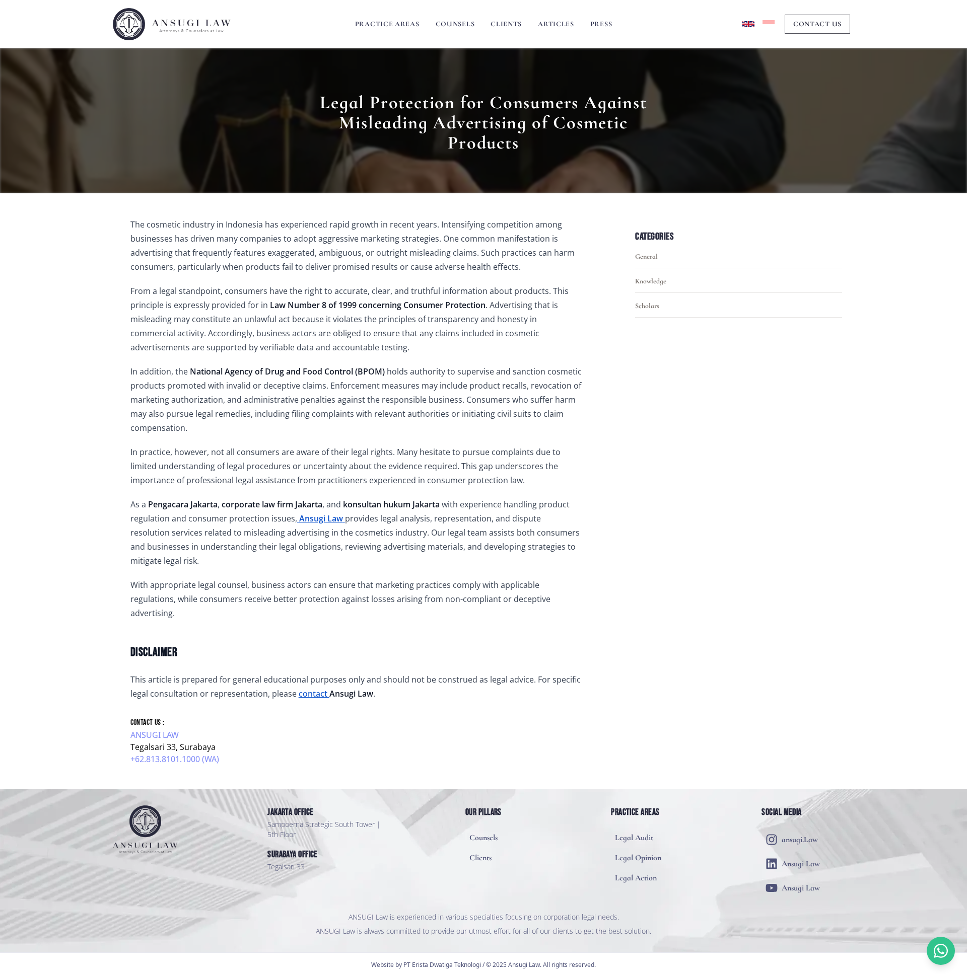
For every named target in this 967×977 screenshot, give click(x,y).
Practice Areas (387, 24)
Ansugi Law (154, 734)
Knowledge (650, 281)
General (646, 256)
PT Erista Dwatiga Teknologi (442, 964)
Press (601, 24)
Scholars (647, 306)
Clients (506, 24)
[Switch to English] (748, 24)
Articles (556, 24)
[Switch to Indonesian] (769, 24)
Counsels (455, 24)
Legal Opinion (638, 858)
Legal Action (636, 878)
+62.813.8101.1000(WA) (174, 759)
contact (314, 693)
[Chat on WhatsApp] (941, 951)
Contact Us (817, 24)
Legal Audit (634, 838)
